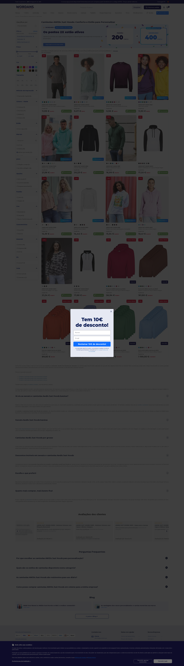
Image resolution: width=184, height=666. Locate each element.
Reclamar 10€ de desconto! (92, 344)
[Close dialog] (111, 311)
